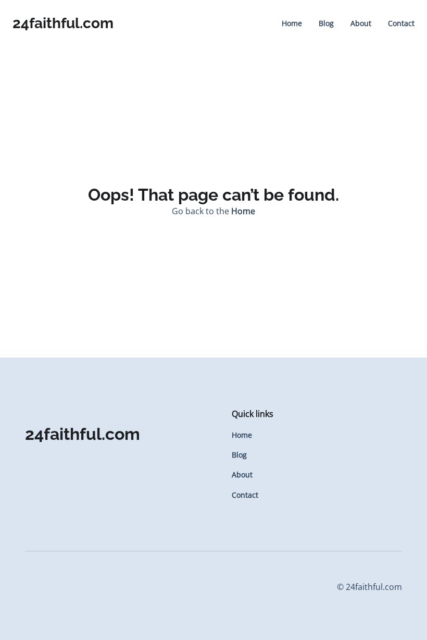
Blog (326, 23)
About (360, 23)
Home (292, 23)
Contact (401, 23)
